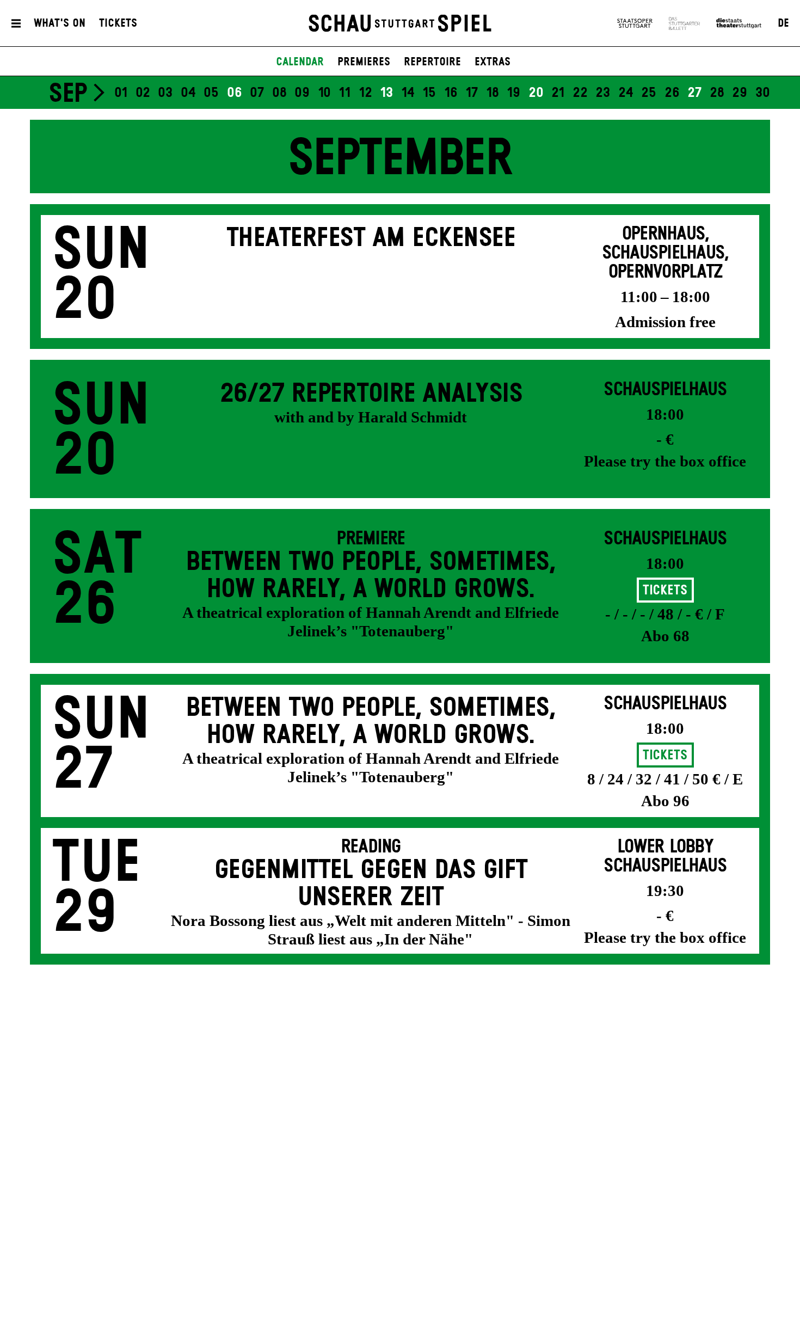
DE (783, 23)
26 (672, 93)
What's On (59, 23)
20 (536, 93)
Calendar (300, 62)
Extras (492, 62)
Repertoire (432, 62)
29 (739, 93)
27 (694, 93)
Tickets (118, 23)
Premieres (363, 62)
